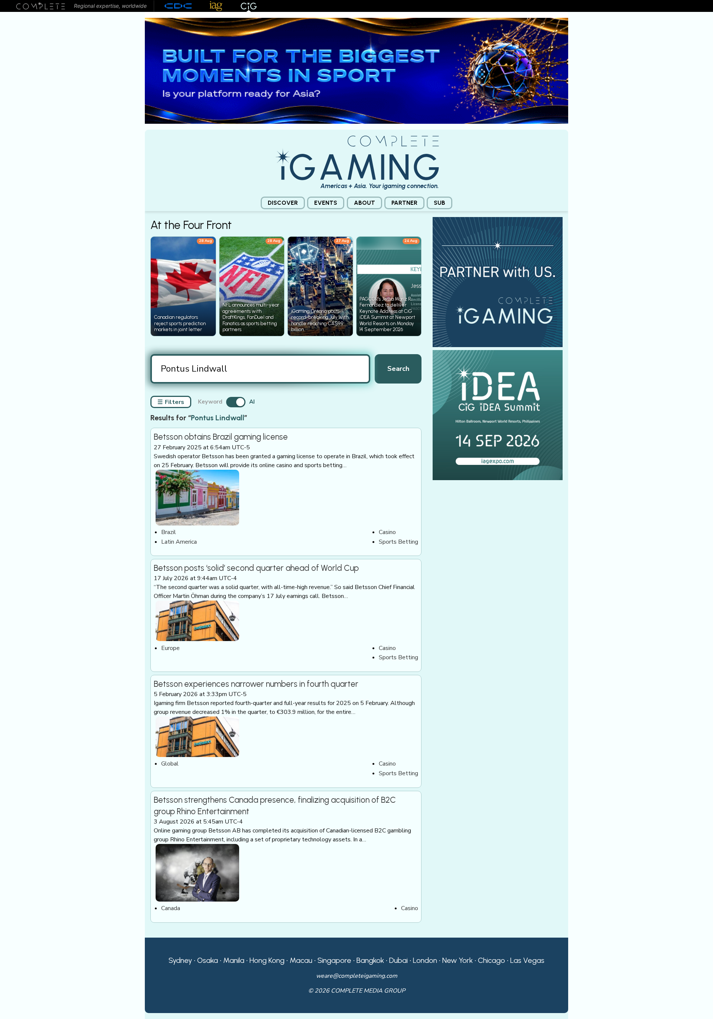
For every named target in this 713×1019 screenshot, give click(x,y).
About (364, 202)
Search (398, 368)
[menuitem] (283, 203)
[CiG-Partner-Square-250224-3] (498, 282)
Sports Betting (398, 542)
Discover (283, 202)
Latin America (179, 542)
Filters (170, 402)
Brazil (168, 532)
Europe (170, 648)
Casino (387, 532)
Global (170, 764)
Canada (170, 908)
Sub (439, 202)
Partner (404, 202)
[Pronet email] (356, 70)
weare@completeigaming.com (356, 976)
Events (325, 202)
